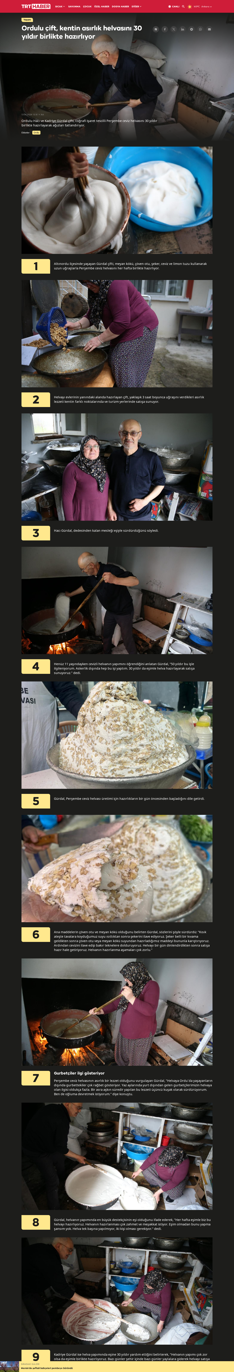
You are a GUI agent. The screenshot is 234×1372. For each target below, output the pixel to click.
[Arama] (184, 6)
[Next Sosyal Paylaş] (156, 29)
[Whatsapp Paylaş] (200, 29)
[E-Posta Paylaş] (209, 29)
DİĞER (135, 7)
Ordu (36, 132)
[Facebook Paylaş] (165, 29)
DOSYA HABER (120, 7)
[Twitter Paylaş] (173, 29)
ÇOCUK (87, 7)
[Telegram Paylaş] (191, 29)
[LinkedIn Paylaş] (182, 29)
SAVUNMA (74, 7)
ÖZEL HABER (101, 7)
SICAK (58, 7)
